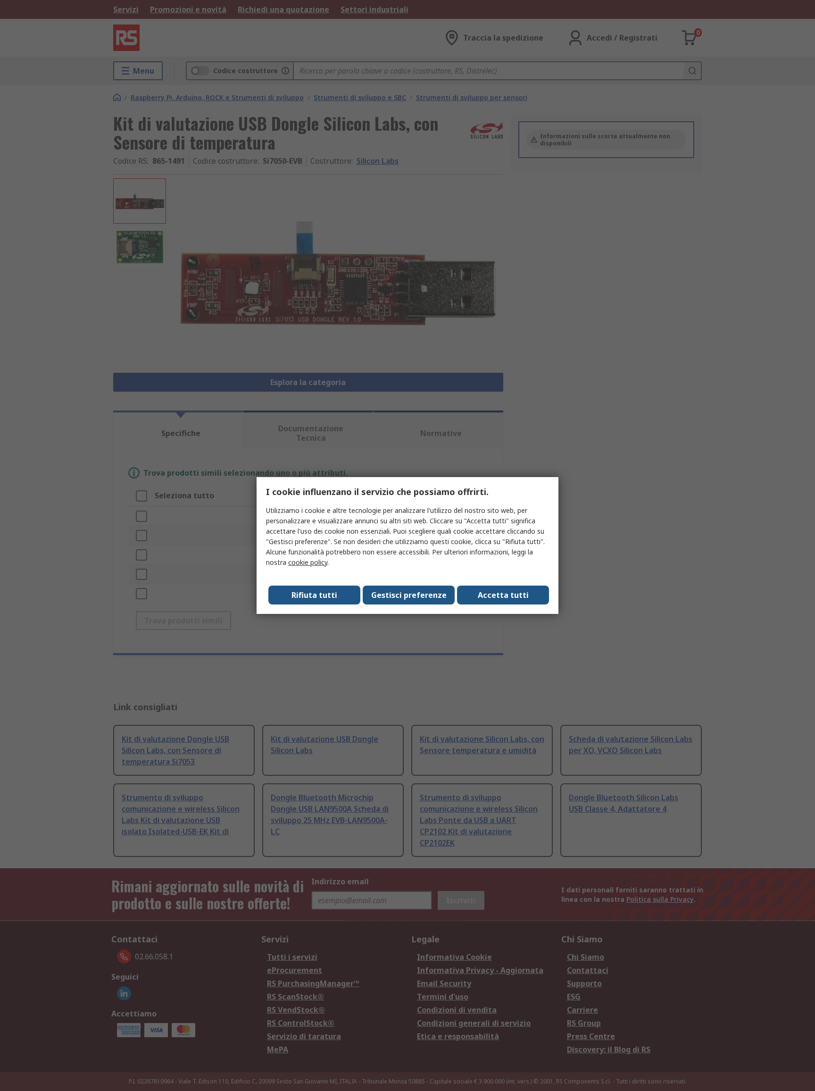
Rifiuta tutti (314, 595)
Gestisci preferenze (409, 595)
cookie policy (307, 562)
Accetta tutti (503, 595)
